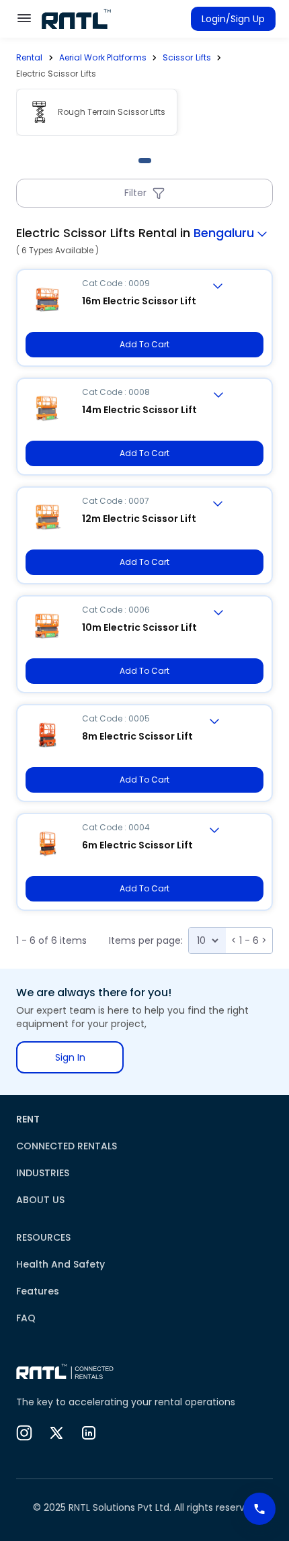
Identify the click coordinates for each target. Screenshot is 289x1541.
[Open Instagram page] (24, 1433)
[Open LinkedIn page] (89, 1433)
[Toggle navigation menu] (24, 18)
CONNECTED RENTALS (66, 1146)
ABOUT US (40, 1199)
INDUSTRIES (42, 1173)
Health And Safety (60, 1264)
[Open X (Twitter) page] (56, 1433)
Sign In (70, 1057)
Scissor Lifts (187, 57)
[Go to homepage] (77, 19)
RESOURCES (43, 1237)
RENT (28, 1119)
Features (37, 1291)
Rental (29, 57)
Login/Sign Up (233, 19)
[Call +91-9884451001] (259, 1509)
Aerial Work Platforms (103, 57)
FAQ (26, 1318)
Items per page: (146, 940)
